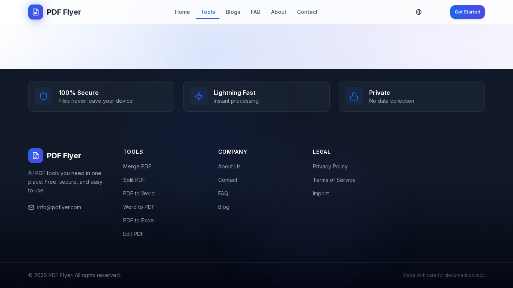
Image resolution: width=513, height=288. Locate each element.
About (279, 12)
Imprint (321, 193)
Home (182, 12)
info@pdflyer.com (59, 207)
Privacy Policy (330, 166)
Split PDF (134, 180)
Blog (223, 207)
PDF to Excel (139, 220)
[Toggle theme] (436, 12)
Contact (307, 12)
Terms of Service (334, 180)
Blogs (233, 12)
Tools (208, 12)
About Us (229, 166)
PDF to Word (139, 193)
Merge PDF (137, 166)
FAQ (256, 12)
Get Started (467, 12)
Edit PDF (133, 234)
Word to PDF (139, 207)
